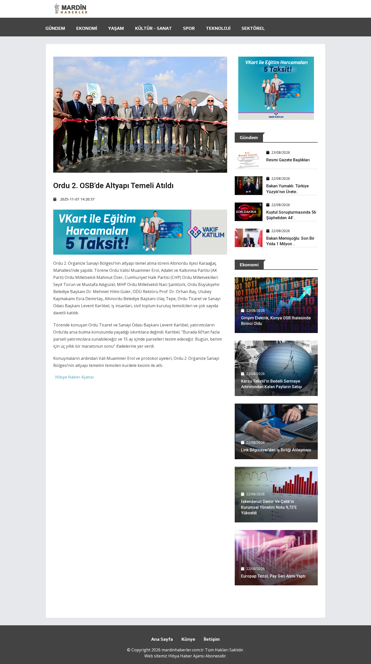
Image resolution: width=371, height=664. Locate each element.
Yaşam (116, 28)
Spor (189, 28)
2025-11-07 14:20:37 (77, 199)
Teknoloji (218, 28)
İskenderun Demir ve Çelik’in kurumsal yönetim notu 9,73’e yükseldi (269, 507)
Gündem (55, 28)
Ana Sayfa (162, 639)
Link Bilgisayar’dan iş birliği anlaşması (276, 450)
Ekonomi (86, 28)
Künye (188, 639)
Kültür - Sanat (153, 28)
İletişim (212, 639)
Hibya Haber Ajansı (186, 656)
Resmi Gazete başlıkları (288, 160)
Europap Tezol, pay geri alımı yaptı (273, 576)
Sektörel (253, 28)
